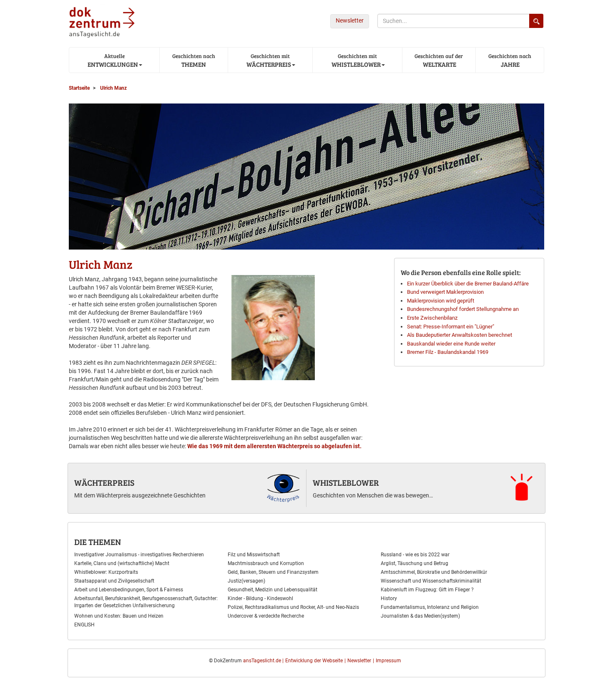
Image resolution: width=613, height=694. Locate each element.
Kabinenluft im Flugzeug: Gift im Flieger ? (427, 590)
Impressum (388, 661)
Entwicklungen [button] (112, 60)
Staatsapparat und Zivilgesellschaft (114, 581)
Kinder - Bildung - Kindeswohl (260, 598)
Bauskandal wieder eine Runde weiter (451, 344)
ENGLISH (84, 625)
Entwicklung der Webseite (314, 661)
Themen (193, 60)
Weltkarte (439, 60)
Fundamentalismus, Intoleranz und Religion (430, 607)
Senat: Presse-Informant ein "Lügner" (450, 326)
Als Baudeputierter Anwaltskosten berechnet (459, 335)
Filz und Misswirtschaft (254, 555)
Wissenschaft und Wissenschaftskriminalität (431, 581)
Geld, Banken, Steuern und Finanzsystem (273, 572)
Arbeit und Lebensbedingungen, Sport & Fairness (128, 590)
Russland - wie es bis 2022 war (415, 555)
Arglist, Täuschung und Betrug (414, 563)
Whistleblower (346, 482)
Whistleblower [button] (355, 60)
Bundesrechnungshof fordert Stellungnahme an (463, 309)
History (389, 598)
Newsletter (350, 20)
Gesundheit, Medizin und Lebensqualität (272, 590)
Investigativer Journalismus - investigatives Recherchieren (139, 555)
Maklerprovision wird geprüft (440, 301)
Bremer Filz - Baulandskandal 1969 (447, 352)
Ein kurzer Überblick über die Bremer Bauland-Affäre (468, 283)
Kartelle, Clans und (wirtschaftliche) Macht (121, 563)
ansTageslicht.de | (263, 661)
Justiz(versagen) (246, 581)
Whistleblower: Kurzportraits (106, 572)
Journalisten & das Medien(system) (420, 616)
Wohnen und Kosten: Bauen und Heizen (118, 616)
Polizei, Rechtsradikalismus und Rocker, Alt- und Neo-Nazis (293, 607)
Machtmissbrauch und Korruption (266, 563)
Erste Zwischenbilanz (432, 318)
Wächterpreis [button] (268, 60)
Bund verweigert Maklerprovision (445, 292)
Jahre (509, 60)
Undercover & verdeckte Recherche (266, 616)
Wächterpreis (104, 482)
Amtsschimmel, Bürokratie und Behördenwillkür (434, 572)
